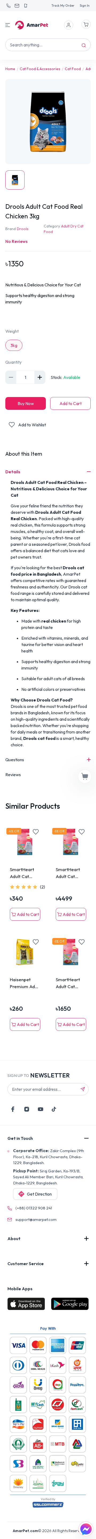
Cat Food (73, 68)
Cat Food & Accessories (40, 68)
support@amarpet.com (36, 1219)
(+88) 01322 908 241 (33, 1208)
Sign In (85, 5)
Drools (23, 228)
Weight (12, 331)
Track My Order (62, 5)
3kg (13, 345)
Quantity (13, 362)
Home (10, 68)
